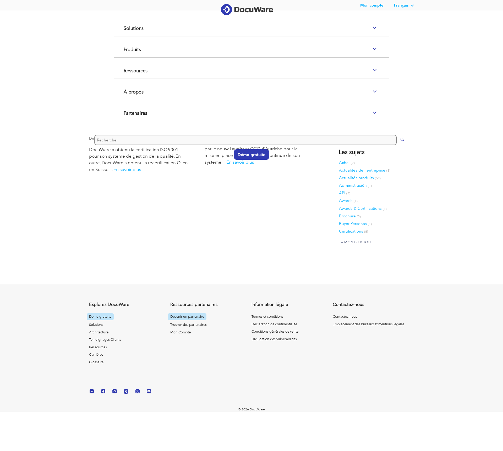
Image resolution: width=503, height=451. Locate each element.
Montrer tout (358, 242)
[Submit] (397, 160)
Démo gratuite (249, 175)
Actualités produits (360, 177)
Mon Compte (180, 332)
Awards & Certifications (363, 208)
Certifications (353, 231)
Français (401, 5)
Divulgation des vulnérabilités (274, 339)
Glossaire (96, 362)
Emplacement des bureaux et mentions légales (368, 324)
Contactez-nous (345, 316)
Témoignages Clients (105, 340)
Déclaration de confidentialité (274, 324)
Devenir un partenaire (187, 316)
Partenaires (129, 134)
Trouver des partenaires (188, 325)
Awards (348, 200)
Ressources (129, 92)
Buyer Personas (355, 223)
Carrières (96, 354)
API (344, 193)
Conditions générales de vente (275, 331)
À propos (127, 113)
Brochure (350, 216)
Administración (355, 185)
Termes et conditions (267, 316)
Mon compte (372, 5)
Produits (126, 70)
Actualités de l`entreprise (364, 170)
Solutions (127, 49)
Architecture (98, 332)
